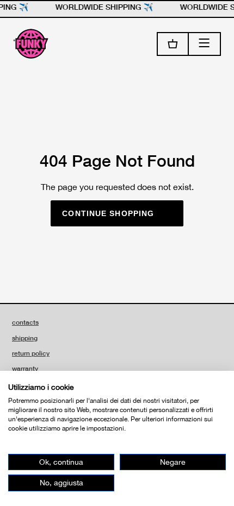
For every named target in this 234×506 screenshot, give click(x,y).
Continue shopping (108, 213)
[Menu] (205, 44)
